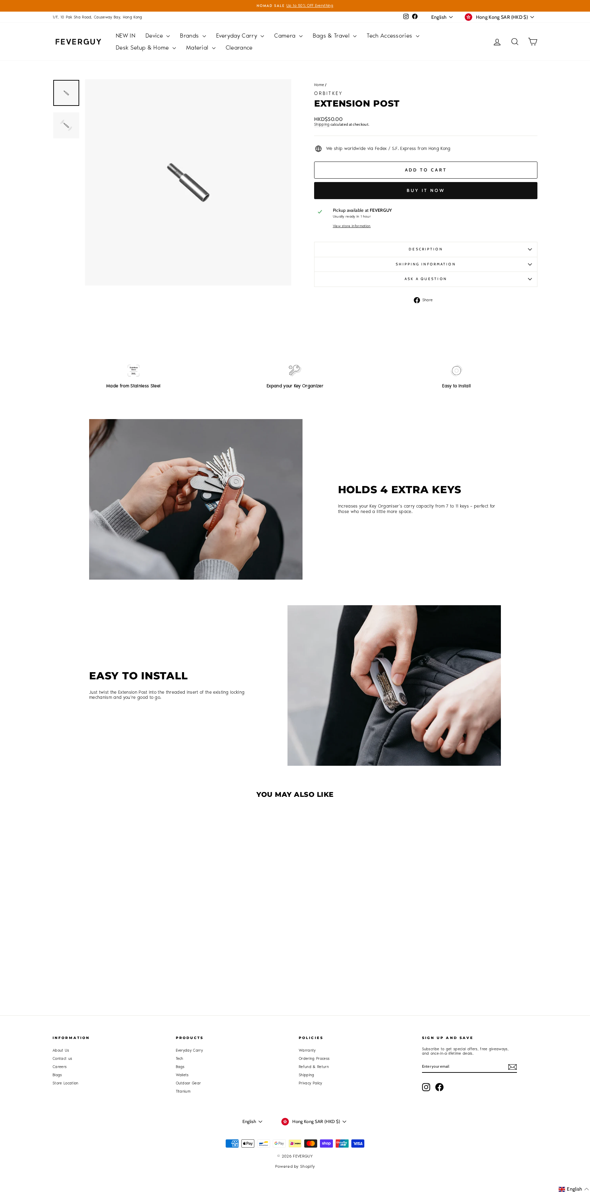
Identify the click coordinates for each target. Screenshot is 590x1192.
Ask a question (426, 279)
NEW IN (125, 35)
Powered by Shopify (295, 1166)
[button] (574, 1189)
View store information (352, 226)
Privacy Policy (310, 1083)
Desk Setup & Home (143, 47)
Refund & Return (314, 1067)
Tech (179, 1058)
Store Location (66, 1083)
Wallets (182, 1075)
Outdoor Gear (188, 1083)
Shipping (322, 124)
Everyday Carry (237, 35)
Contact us (62, 1058)
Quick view (110, 923)
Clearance (239, 47)
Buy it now (426, 190)
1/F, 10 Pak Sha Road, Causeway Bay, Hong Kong (97, 17)
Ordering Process (314, 1058)
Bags (180, 1067)
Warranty (307, 1050)
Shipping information (425, 264)
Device (155, 35)
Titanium (183, 1091)
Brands (190, 35)
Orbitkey (328, 93)
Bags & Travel (332, 35)
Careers (60, 1067)
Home (319, 85)
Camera (285, 35)
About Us (61, 1050)
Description (425, 249)
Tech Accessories (390, 35)
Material (198, 47)
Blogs (57, 1075)
